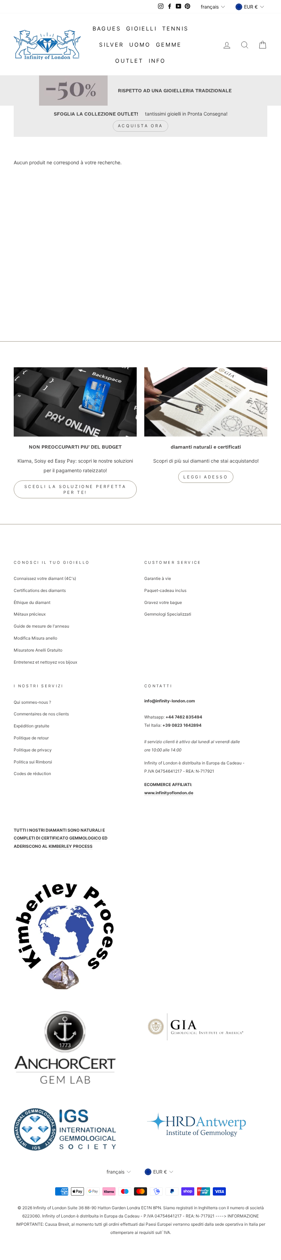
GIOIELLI (141, 28)
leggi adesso (205, 476)
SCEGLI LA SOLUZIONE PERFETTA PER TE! (75, 489)
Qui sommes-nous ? (32, 702)
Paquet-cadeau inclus (165, 590)
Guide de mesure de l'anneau (41, 626)
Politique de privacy (33, 749)
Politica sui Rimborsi (33, 761)
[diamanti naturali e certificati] (205, 402)
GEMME (169, 44)
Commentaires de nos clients (41, 713)
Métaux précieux (30, 614)
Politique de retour (31, 737)
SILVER (111, 44)
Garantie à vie (157, 578)
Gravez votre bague (163, 602)
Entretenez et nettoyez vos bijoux (45, 662)
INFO (157, 60)
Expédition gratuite (31, 725)
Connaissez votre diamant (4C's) (45, 578)
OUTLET (129, 60)
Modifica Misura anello (35, 638)
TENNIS (175, 28)
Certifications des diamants (40, 590)
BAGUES (107, 28)
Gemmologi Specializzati (167, 614)
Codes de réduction (32, 773)
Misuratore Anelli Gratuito (38, 650)
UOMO (140, 44)
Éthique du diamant (32, 602)
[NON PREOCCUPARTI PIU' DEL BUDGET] (75, 402)
